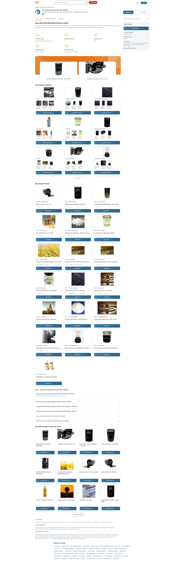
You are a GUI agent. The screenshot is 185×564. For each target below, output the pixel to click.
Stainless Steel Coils (74, 558)
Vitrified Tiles (64, 558)
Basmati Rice (86, 546)
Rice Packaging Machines (120, 548)
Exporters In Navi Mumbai (129, 48)
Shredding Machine (58, 551)
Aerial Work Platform (101, 551)
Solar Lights (125, 556)
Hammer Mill (68, 551)
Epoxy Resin (122, 551)
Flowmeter (85, 548)
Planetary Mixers (58, 556)
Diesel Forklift (91, 551)
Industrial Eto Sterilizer (107, 548)
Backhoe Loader (95, 546)
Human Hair (57, 546)
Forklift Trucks (65, 546)
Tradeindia (37, 7)
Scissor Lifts (57, 548)
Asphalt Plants (101, 553)
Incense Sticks (117, 556)
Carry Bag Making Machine (107, 546)
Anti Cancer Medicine (98, 556)
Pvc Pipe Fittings (91, 558)
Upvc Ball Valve (107, 558)
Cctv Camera (82, 556)
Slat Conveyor (110, 553)
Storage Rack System (113, 551)
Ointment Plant (118, 553)
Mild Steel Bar (57, 553)
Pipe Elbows (115, 558)
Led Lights (74, 556)
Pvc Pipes (83, 558)
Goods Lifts (56, 558)
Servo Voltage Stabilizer (75, 546)
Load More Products (78, 514)
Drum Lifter (117, 546)
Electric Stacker (125, 546)
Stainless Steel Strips (79, 553)
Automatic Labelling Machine (79, 551)
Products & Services (50, 18)
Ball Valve (89, 556)
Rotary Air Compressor (95, 548)
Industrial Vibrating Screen (68, 548)
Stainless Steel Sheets (68, 553)
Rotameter (78, 548)
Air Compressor (108, 556)
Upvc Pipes (99, 558)
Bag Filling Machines (91, 553)
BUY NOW (48, 210)
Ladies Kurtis (67, 556)
